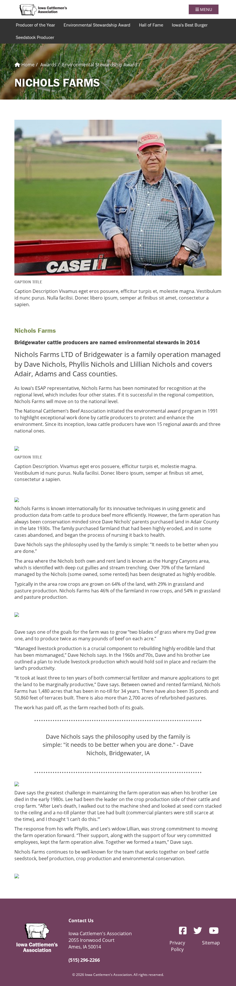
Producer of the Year (35, 25)
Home (27, 64)
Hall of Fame (151, 25)
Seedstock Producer (35, 37)
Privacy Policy (177, 946)
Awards (48, 64)
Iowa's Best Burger (190, 25)
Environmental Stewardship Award (99, 64)
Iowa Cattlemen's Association (43, 10)
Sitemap (211, 943)
